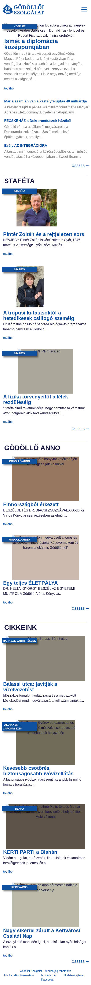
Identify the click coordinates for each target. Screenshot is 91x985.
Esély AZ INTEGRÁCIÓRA (25, 146)
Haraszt (9, 640)
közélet (19, 26)
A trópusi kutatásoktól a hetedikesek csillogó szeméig (38, 315)
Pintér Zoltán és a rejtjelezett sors (43, 234)
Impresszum (49, 975)
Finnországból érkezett (31, 504)
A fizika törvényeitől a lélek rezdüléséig (35, 399)
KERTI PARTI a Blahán (30, 852)
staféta (19, 191)
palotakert (11, 724)
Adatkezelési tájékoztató (19, 975)
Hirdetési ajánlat (74, 975)
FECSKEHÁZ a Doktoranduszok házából (37, 121)
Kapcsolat (47, 979)
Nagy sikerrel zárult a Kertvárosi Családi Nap (41, 933)
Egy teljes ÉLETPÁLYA (30, 583)
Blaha (19, 808)
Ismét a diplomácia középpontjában (31, 44)
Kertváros (19, 887)
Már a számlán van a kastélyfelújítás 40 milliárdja (45, 101)
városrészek (26, 640)
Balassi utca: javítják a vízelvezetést (30, 686)
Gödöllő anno (19, 461)
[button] (84, 9)
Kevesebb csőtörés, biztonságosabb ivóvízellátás (38, 770)
